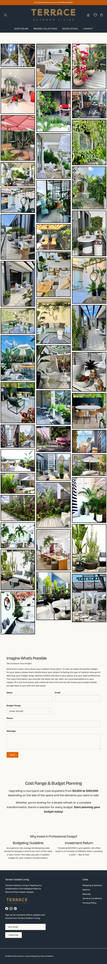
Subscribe (13, 935)
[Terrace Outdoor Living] (53, 15)
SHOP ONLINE (21, 29)
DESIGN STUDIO (70, 29)
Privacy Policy (89, 903)
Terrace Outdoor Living (20, 956)
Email (57, 692)
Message (11, 731)
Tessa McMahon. (47, 956)
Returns (86, 889)
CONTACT (88, 29)
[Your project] (94, 15)
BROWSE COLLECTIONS (45, 29)
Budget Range (14, 705)
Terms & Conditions (92, 898)
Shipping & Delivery (92, 885)
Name (9, 692)
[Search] (5, 15)
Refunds (86, 894)
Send (12, 755)
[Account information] (88, 15)
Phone (10, 718)
